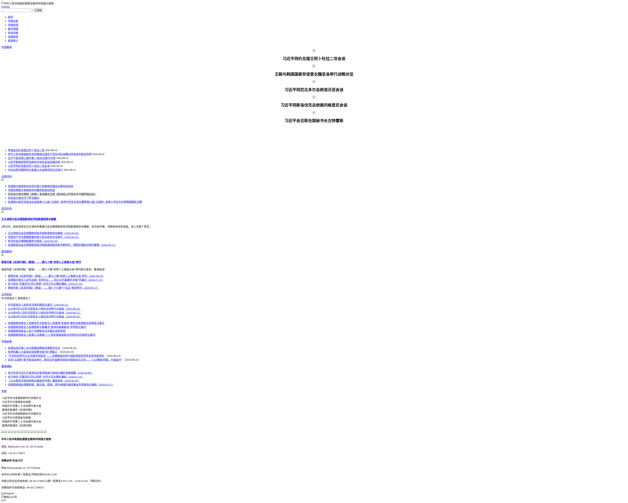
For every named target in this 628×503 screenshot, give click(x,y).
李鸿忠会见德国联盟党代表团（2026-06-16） (33, 241)
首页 (10, 17)
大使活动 (6, 176)
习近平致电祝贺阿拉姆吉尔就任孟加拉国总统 (34, 162)
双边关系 (6, 208)
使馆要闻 (6, 251)
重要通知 (6, 366)
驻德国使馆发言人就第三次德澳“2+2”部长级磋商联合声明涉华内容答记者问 (51, 335)
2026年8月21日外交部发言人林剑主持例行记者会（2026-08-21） (44, 312)
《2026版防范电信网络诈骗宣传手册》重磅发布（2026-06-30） (44, 380)
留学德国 (13, 28)
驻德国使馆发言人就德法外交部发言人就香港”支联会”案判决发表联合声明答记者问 (56, 323)
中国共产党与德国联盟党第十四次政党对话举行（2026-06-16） (44, 237)
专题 (4, 391)
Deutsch (5, 6)
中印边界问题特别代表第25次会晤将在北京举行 (35, 169)
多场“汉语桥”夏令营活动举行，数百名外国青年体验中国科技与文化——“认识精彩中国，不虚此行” (65, 359)
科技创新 (13, 32)
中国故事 (6, 341)
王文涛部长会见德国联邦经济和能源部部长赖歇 (28, 219)
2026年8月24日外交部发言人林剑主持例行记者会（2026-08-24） (44, 308)
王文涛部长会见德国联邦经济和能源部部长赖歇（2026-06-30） (44, 233)
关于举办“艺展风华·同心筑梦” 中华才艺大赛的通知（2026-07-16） (46, 283)
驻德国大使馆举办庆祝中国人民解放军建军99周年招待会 (40, 186)
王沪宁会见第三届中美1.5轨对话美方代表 (32, 158)
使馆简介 (13, 40)
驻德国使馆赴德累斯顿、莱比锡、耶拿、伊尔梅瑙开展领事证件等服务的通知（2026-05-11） (61, 384)
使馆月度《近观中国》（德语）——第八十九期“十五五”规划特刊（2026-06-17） (53, 287)
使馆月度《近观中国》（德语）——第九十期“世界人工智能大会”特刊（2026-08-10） (56, 276)
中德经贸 (13, 25)
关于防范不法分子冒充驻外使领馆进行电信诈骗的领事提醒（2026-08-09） (50, 372)
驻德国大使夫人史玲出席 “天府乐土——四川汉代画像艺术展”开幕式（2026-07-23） (56, 280)
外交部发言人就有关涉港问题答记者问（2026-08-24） (39, 304)
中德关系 (13, 21)
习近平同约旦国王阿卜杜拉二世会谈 (29, 166)
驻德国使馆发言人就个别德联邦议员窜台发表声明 (36, 331)
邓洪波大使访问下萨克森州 (23, 198)
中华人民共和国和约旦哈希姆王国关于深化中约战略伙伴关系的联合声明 (50, 154)
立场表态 (6, 294)
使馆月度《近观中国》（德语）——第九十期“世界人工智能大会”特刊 (41, 262)
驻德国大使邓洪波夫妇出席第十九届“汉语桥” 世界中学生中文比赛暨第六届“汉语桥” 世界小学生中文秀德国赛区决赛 (75, 202)
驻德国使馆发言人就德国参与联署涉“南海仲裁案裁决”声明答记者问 (47, 327)
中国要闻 (6, 47)
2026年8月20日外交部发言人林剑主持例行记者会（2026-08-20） (44, 316)
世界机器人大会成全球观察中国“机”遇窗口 (32, 352)
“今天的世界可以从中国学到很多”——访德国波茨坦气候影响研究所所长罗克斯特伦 (56, 355)
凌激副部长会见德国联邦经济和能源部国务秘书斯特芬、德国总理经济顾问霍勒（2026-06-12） (62, 245)
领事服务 (13, 36)
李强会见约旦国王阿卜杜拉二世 (26, 150)
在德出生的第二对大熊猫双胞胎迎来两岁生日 (34, 348)
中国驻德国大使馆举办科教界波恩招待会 (31, 190)
